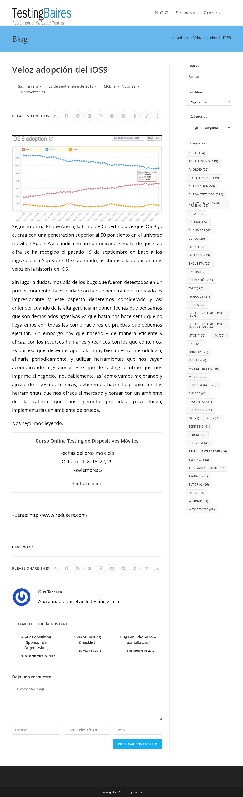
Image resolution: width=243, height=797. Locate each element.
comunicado (103, 243)
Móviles (198, 377)
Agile (197, 153)
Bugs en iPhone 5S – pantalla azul (138, 639)
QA (194, 418)
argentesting (204, 178)
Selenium (199, 443)
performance (202, 385)
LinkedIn (198, 352)
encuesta (199, 263)
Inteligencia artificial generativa (206, 325)
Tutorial (199, 485)
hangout (199, 297)
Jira (218, 335)
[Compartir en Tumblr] (135, 116)
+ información (87, 483)
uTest (196, 493)
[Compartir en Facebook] (66, 116)
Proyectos (200, 410)
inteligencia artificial (206, 314)
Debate (197, 247)
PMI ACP (198, 393)
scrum (197, 435)
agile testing (203, 161)
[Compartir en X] (55, 116)
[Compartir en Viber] (100, 116)
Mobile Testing (204, 369)
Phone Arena (60, 226)
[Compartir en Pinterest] (78, 116)
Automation (202, 186)
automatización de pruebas (204, 204)
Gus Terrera (28, 86)
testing (199, 460)
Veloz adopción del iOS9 (212, 38)
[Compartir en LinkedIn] (89, 116)
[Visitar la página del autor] (21, 596)
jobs (195, 344)
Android (199, 170)
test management (206, 468)
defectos (199, 255)
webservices (202, 509)
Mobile (110, 86)
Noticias (129, 86)
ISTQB (197, 335)
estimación (201, 280)
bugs (196, 214)
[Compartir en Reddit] (123, 116)
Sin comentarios (31, 92)
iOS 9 (30, 547)
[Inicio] (169, 38)
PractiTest (200, 402)
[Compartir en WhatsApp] (157, 116)
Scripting (199, 427)
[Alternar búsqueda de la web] (229, 13)
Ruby (213, 418)
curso (197, 239)
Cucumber (200, 230)
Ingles (197, 305)
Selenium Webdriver (208, 451)
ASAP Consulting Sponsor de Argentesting (36, 642)
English (198, 272)
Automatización (206, 194)
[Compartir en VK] (112, 116)
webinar (198, 501)
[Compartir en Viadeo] (146, 116)
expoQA (198, 288)
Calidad (198, 222)
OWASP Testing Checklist (87, 639)
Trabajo (198, 476)
